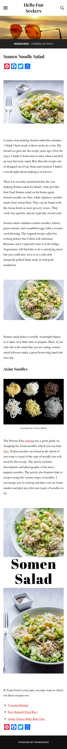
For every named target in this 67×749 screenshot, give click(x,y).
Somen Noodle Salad (23, 56)
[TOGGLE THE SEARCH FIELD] (62, 8)
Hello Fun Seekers (33, 8)
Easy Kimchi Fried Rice (22, 712)
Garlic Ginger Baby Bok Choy (26, 719)
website (29, 440)
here (6, 451)
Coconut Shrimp (18, 705)
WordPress (41, 742)
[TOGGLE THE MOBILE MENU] (5, 8)
